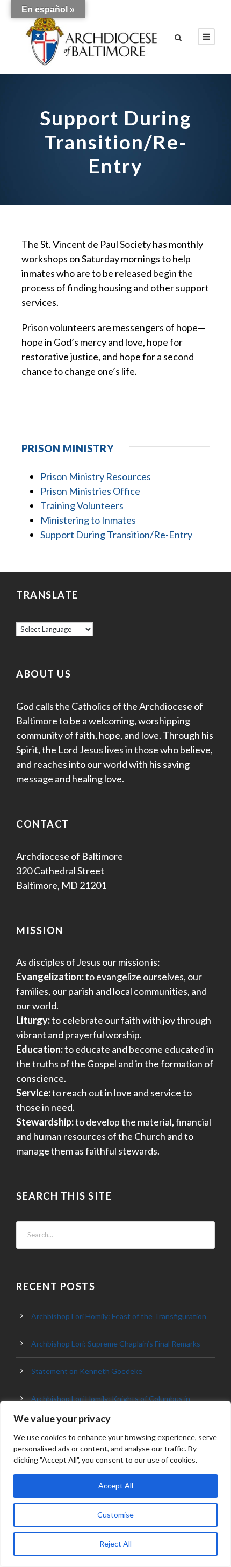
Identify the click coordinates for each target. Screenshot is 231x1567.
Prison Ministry (67, 448)
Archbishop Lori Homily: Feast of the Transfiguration (118, 1316)
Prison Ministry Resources (95, 476)
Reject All (115, 1543)
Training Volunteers (82, 505)
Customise (115, 1514)
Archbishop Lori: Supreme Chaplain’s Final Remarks (115, 1343)
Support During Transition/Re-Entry (116, 534)
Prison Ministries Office (90, 491)
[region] (115, 1484)
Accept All (115, 1485)
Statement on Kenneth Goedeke (86, 1371)
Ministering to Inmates (88, 520)
